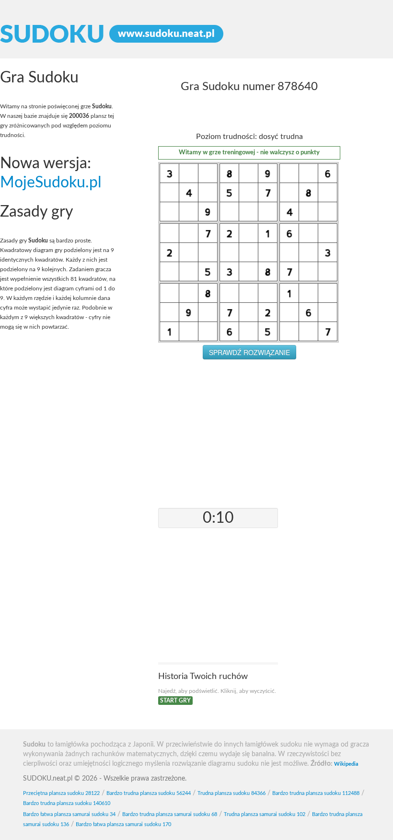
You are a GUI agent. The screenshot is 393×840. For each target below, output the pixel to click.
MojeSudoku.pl (51, 182)
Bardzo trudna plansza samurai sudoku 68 (169, 814)
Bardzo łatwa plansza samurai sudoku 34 (69, 814)
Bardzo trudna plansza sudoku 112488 (315, 793)
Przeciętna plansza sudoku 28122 (61, 793)
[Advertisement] (249, 436)
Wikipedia (346, 764)
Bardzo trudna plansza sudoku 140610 (66, 803)
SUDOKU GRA (196, 34)
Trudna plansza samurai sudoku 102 (264, 814)
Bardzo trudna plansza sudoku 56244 (148, 793)
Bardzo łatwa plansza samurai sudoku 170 (123, 824)
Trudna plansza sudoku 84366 (231, 793)
